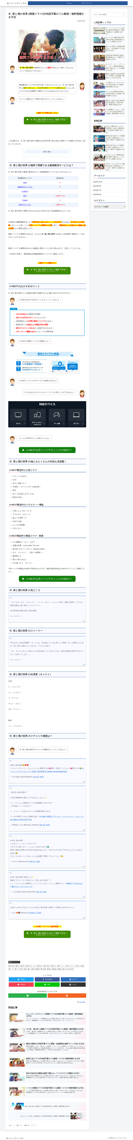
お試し (54, 966)
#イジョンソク (27, 887)
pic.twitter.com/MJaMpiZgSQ (56, 771)
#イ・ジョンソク (77, 816)
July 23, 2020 (35, 861)
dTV (25, 196)
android (12, 966)
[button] (123, 14)
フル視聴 (31, 969)
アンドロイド (71, 966)
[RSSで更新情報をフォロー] (67, 995)
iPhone (40, 966)
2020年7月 (97, 190)
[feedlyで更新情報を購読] (27, 995)
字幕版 (44, 969)
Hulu (25, 183)
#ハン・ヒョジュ (63, 816)
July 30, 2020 (38, 777)
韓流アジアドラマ (15, 962)
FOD (23, 966)
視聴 (55, 969)
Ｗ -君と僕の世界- (69, 969)
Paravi (24, 200)
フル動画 (24, 969)
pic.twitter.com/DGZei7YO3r (21, 820)
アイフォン (62, 966)
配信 (60, 969)
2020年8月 (97, 186)
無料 (49, 969)
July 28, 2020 (44, 825)
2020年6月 (97, 194)
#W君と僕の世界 (37, 771)
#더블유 (43, 816)
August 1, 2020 (35, 913)
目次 (45, 152)
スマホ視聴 (81, 966)
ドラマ (12, 969)
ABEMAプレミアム (25, 187)
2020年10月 (97, 182)
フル (17, 969)
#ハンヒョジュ (25, 771)
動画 (38, 969)
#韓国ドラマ (51, 816)
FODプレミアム (25, 205)
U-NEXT (25, 191)
